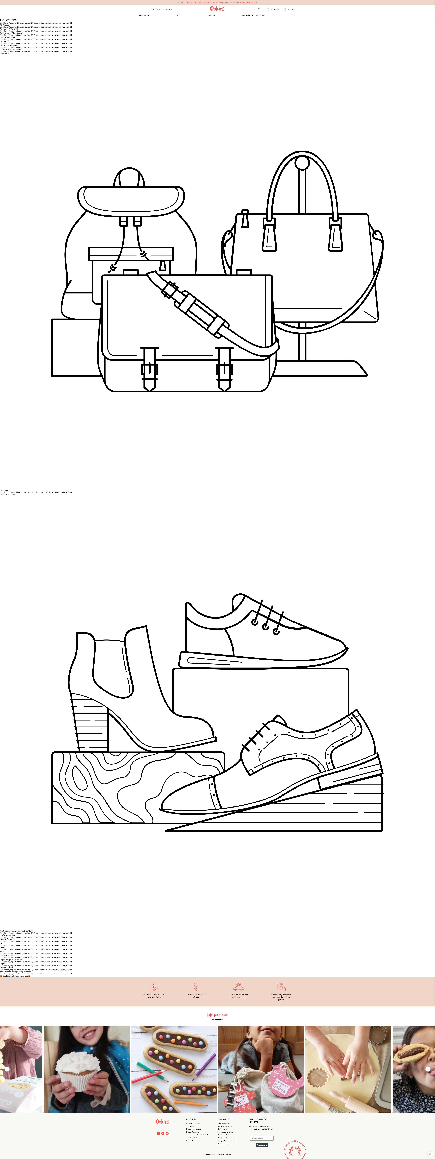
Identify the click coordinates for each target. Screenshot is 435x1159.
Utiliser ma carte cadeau (162, 9)
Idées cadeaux (5, 53)
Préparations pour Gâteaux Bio (11, 960)
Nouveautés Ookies (7, 939)
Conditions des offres (225, 1126)
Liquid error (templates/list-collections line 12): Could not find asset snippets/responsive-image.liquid (36, 23)
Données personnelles (225, 1132)
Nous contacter (223, 1129)
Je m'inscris (262, 1145)
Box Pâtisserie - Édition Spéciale (11, 33)
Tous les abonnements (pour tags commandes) (16, 972)
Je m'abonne (144, 15)
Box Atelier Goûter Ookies (9, 29)
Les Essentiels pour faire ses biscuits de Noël (16, 931)
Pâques (2, 964)
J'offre (178, 15)
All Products (4, 25)
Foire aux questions (224, 1123)
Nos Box (211, 15)
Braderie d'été (5, 41)
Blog (294, 15)
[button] (7, 1069)
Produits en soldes (6, 955)
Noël (2, 943)
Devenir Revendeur (193, 1132)
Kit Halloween (5, 490)
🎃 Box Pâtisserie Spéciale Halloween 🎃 (15, 976)
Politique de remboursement (227, 1141)
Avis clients (190, 1126)
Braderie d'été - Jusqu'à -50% (253, 15)
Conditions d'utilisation (225, 1135)
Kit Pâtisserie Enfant (7, 494)
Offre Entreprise (192, 1141)
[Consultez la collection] (217, 488)
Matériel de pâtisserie (7, 935)
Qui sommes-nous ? (193, 1123)
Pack (2, 951)
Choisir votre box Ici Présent (10, 45)
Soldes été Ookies (6, 968)
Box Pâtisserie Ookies (8, 37)
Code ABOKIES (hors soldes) (11, 49)
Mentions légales (223, 1144)
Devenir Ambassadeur (193, 1129)
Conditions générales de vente (228, 1138)
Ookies (2, 947)
